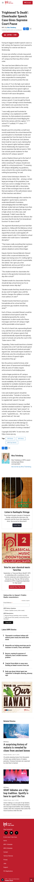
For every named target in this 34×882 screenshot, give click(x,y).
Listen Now (17, 525)
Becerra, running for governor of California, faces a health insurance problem (16, 655)
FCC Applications (8, 871)
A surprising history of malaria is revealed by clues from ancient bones (16, 747)
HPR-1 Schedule (7, 844)
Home (5, 840)
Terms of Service (8, 856)
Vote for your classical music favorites (17, 568)
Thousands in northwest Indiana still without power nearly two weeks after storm (17, 637)
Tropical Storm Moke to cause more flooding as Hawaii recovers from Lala (17, 664)
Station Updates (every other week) (14, 610)
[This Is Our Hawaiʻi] (17, 697)
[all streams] (31, 880)
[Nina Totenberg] (6, 458)
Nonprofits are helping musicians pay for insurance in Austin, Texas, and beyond (18, 646)
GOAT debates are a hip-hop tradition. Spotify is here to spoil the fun (16, 793)
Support (5, 867)
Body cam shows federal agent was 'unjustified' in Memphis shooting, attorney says (18, 673)
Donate (28, 2)
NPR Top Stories (11, 442)
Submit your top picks (17, 587)
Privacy (5, 859)
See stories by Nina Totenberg (21, 467)
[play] (3, 880)
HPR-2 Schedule (7, 848)
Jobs (4, 863)
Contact (5, 852)
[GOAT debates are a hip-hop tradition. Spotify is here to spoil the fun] (16, 776)
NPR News (10, 438)
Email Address (7, 602)
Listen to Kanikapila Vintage (17, 512)
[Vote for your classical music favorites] (17, 548)
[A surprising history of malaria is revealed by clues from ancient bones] (16, 731)
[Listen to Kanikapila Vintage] (17, 492)
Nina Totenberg (11, 27)
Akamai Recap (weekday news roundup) (16, 615)
